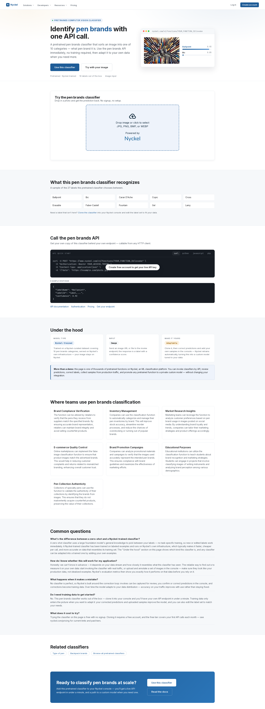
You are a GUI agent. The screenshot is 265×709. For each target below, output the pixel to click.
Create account (249, 5)
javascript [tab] (198, 253)
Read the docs (159, 691)
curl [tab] (176, 253)
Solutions (27, 5)
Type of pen (58, 653)
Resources (60, 5)
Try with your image (96, 67)
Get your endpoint (106, 306)
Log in (233, 5)
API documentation (59, 306)
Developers (43, 5)
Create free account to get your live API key (132, 267)
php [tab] (209, 253)
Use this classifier (64, 67)
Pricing (74, 5)
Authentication (78, 306)
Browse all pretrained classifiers (108, 653)
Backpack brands (78, 653)
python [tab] (185, 253)
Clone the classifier (87, 212)
